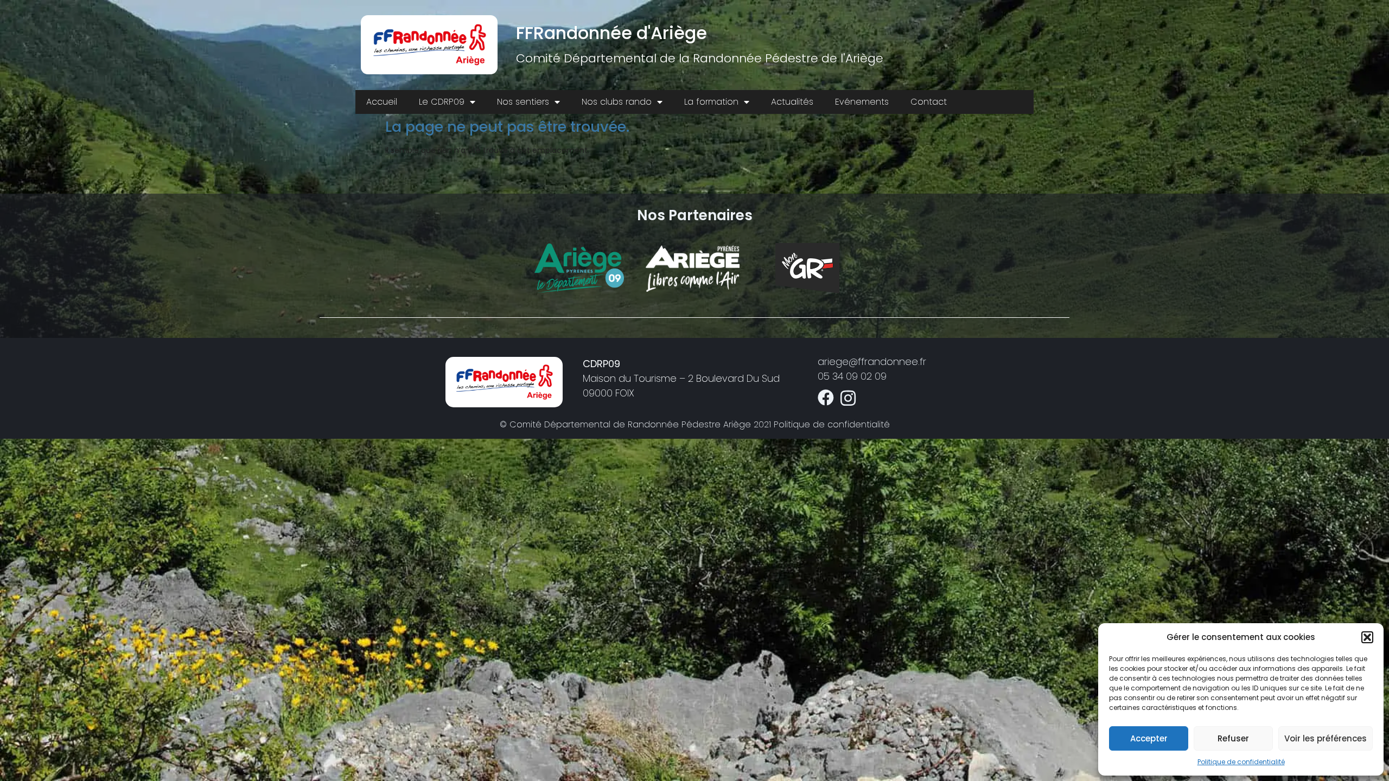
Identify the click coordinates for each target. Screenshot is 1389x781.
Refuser (1233, 738)
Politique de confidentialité (1241, 761)
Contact (928, 101)
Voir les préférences (1325, 738)
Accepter (1149, 738)
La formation (711, 101)
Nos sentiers (523, 101)
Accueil (381, 101)
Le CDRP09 (441, 101)
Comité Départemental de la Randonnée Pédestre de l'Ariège (699, 58)
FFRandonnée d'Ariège (611, 33)
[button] (1367, 637)
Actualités (792, 101)
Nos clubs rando (617, 101)
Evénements (862, 101)
